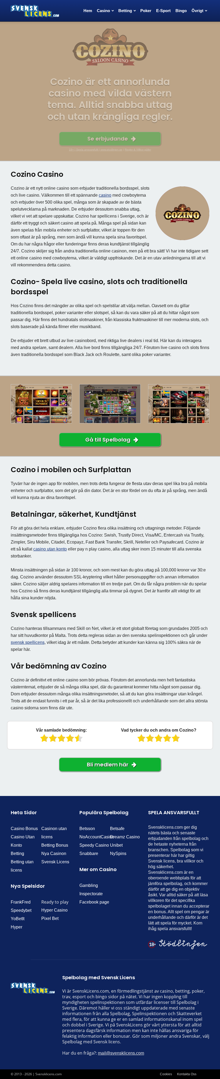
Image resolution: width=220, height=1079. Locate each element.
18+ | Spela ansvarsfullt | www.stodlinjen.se (95, 149)
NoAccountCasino (96, 837)
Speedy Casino (94, 845)
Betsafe (117, 828)
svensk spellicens (28, 642)
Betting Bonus (54, 845)
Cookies (166, 1074)
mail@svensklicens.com (121, 1053)
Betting (17, 853)
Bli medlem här (108, 764)
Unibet (116, 845)
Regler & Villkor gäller (138, 149)
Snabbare (88, 853)
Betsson (87, 828)
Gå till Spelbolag (107, 439)
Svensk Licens (55, 862)
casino (105, 195)
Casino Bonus (24, 828)
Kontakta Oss (186, 1074)
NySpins (118, 853)
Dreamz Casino (125, 837)
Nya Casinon (53, 853)
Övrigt (197, 10)
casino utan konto (50, 549)
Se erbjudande (107, 138)
